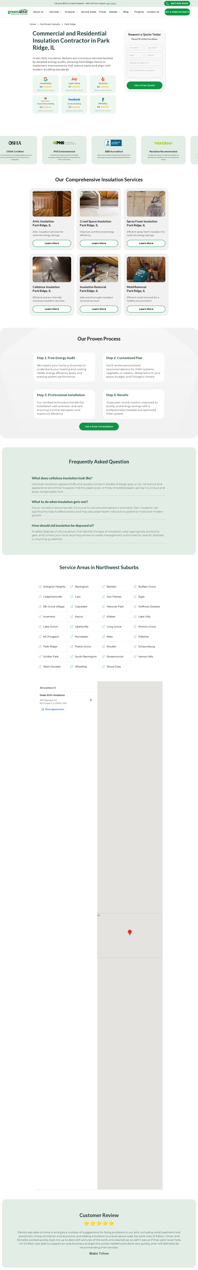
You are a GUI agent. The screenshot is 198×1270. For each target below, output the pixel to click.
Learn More (111, 3)
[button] (40, 12)
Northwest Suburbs (50, 24)
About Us (38, 12)
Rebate (113, 12)
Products (70, 12)
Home (33, 24)
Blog (125, 12)
